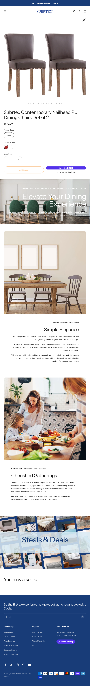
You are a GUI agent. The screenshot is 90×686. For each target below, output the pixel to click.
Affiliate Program (11, 645)
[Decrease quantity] (7, 159)
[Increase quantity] (18, 159)
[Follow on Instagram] (17, 664)
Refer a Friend (9, 637)
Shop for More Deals (45, 551)
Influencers (8, 632)
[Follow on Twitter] (11, 664)
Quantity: (8, 154)
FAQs (34, 645)
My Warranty (37, 632)
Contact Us (37, 637)
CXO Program (9, 641)
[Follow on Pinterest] (23, 664)
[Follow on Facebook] (5, 664)
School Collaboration (12, 654)
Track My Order (38, 641)
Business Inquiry (10, 650)
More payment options (66, 172)
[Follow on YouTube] (29, 664)
